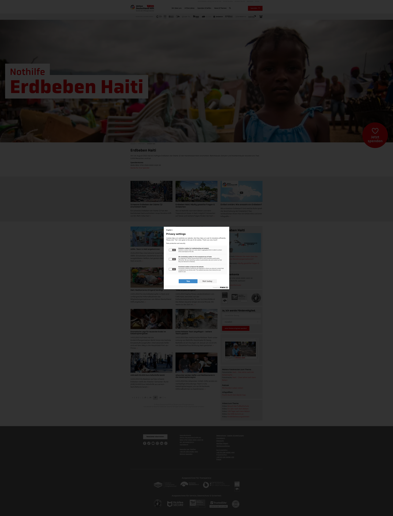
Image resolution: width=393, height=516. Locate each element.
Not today (207, 281)
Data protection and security (175, 243)
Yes (188, 281)
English (169, 230)
